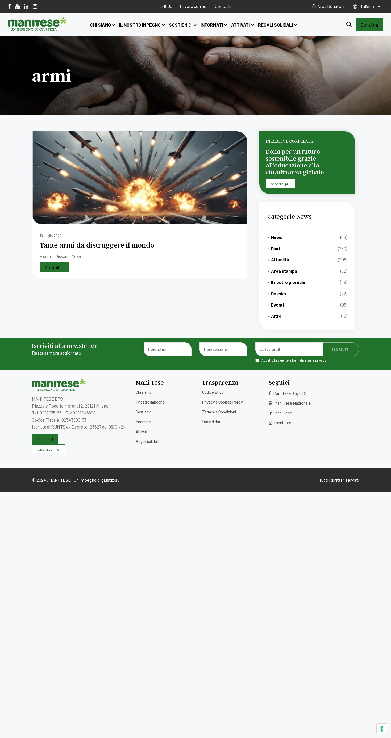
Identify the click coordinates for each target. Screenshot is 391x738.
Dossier (279, 293)
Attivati (240, 24)
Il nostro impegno (140, 24)
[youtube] (17, 6)
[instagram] (35, 6)
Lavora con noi (193, 6)
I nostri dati (211, 421)
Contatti (223, 6)
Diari (275, 248)
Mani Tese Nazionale (292, 402)
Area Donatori (330, 6)
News (276, 237)
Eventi (277, 304)
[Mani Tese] (37, 28)
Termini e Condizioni (219, 411)
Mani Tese (283, 412)
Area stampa (284, 271)
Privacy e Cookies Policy (222, 402)
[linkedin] (26, 6)
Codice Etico (213, 392)
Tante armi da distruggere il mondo (97, 244)
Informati (212, 24)
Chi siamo (100, 24)
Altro (276, 315)
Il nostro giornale (288, 282)
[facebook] (9, 6)
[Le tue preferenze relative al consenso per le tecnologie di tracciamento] (382, 729)
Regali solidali (275, 24)
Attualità (280, 259)
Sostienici (180, 24)
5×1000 (166, 6)
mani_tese (283, 422)
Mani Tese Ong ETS (289, 393)
